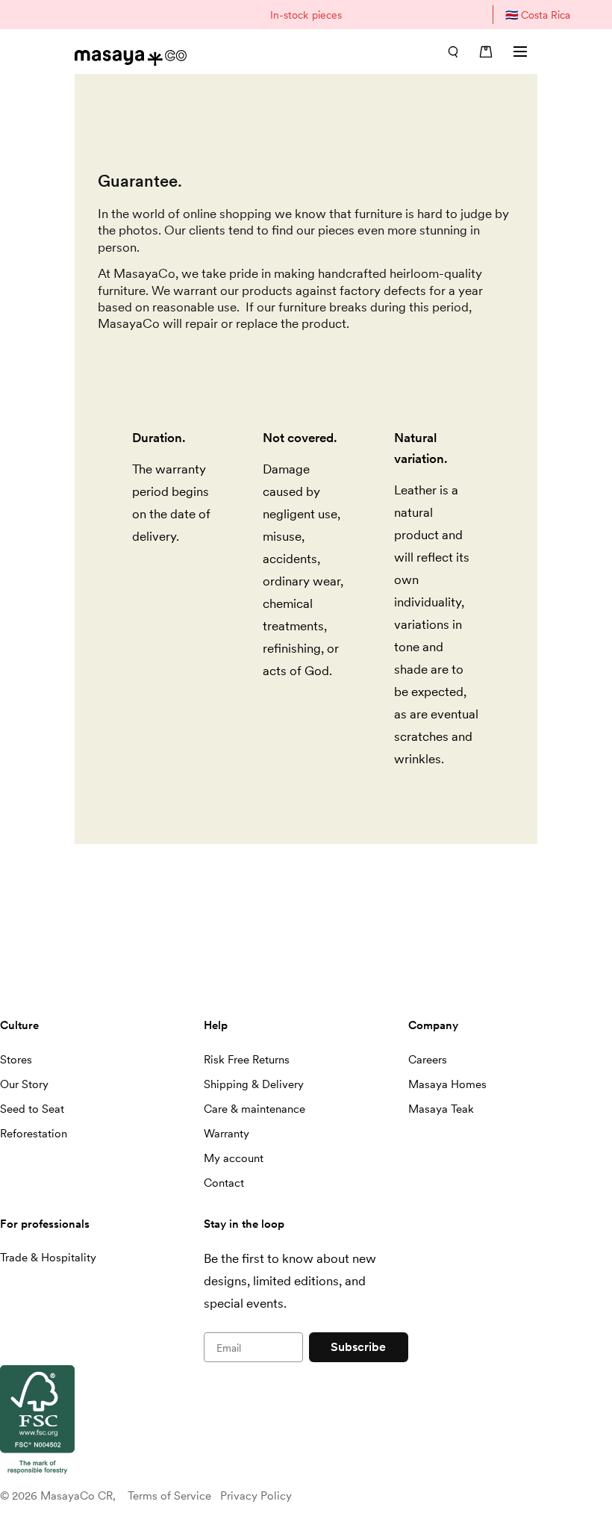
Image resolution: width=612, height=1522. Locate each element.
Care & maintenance (254, 1109)
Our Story (24, 1084)
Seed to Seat (32, 1109)
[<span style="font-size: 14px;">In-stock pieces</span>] (305, 14)
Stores (16, 1059)
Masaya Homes (447, 1084)
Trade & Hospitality (48, 1257)
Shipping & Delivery (254, 1084)
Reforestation (33, 1133)
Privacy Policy (256, 1496)
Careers (427, 1059)
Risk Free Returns (247, 1059)
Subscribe (358, 1347)
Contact (224, 1183)
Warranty (226, 1133)
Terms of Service (169, 1496)
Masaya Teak (441, 1109)
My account (233, 1158)
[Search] (453, 51)
